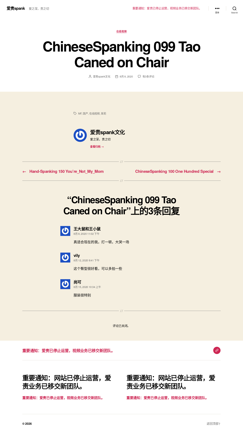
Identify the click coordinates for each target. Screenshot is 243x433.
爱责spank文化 (101, 76)
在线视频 (121, 31)
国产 (85, 113)
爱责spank (16, 8)
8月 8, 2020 (126, 76)
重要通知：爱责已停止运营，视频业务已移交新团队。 (167, 8)
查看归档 (97, 146)
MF (79, 113)
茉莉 (103, 113)
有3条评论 (148, 76)
